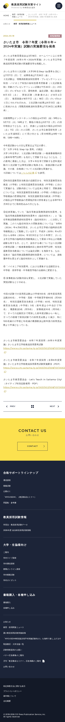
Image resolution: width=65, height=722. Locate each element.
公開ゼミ (7, 491)
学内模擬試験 (9, 575)
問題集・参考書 (9, 503)
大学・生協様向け (15, 544)
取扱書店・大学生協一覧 (13, 644)
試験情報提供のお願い (12, 650)
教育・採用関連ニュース (13, 627)
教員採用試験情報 (15, 517)
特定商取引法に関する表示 (14, 686)
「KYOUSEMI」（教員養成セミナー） (19, 497)
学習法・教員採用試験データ (15, 525)
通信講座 (7, 480)
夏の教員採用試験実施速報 (14, 633)
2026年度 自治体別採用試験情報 (17, 530)
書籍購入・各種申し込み (19, 594)
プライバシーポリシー (12, 691)
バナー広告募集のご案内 (13, 655)
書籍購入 (7, 602)
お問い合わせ (9, 666)
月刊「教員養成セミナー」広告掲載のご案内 (22, 661)
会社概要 (7, 701)
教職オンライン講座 (11, 569)
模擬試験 (7, 486)
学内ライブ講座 (9, 558)
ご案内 (6, 552)
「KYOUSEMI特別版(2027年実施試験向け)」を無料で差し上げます (32, 638)
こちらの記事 (27, 172)
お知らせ (6, 24)
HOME (6, 16)
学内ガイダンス (9, 580)
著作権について (9, 696)
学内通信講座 (9, 563)
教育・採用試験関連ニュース (18, 15)
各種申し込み (9, 608)
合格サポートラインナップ (20, 472)
